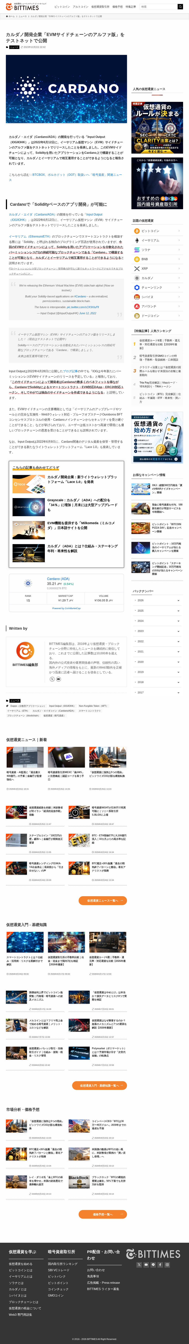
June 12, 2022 (87, 313)
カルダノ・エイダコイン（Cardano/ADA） (54, 711)
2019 (141, 672)
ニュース (14, 47)
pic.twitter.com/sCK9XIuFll (83, 307)
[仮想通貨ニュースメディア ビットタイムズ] (22, 6)
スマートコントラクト (90, 711)
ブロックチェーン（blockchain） (23, 715)
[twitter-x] (52, 679)
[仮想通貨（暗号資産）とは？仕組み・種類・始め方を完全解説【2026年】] (157, 462)
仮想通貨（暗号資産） (55, 715)
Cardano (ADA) (58, 578)
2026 (141, 600)
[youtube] (58, 679)
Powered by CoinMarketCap (66, 608)
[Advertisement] (159, 54)
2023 (141, 630)
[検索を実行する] (180, 6)
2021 (141, 651)
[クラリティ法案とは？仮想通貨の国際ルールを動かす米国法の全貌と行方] (157, 152)
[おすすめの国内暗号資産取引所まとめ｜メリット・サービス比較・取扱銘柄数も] (157, 208)
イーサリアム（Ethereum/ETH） (30, 236)
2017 (141, 692)
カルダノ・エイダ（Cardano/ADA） (33, 214)
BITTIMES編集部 (25, 665)
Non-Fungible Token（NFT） (93, 706)
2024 (141, 620)
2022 (141, 641)
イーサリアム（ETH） (18, 711)
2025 (141, 610)
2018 (141, 682)
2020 (141, 661)
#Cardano (80, 296)
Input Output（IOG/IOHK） (62, 706)
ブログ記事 (70, 371)
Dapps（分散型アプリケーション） (28, 706)
